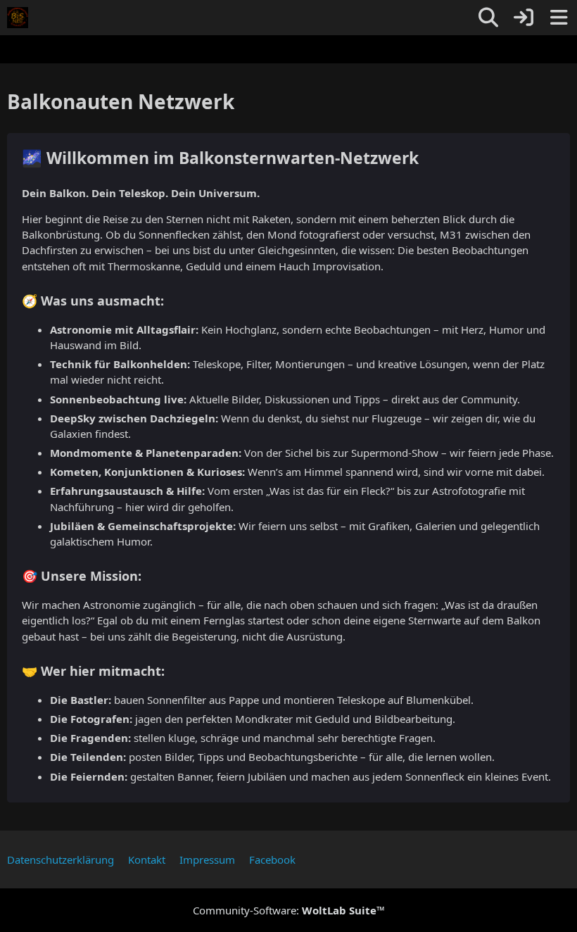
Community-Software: (289, 910)
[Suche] (488, 18)
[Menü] (559, 18)
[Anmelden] (523, 17)
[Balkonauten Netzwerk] (17, 18)
